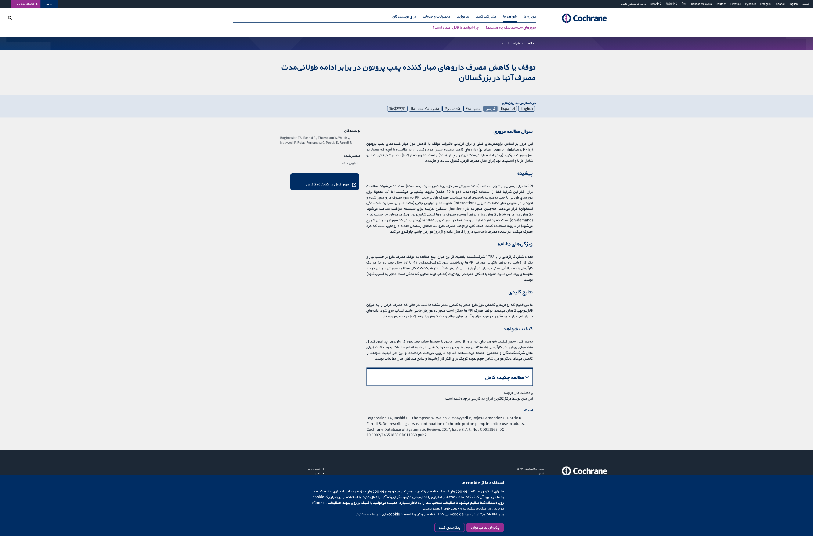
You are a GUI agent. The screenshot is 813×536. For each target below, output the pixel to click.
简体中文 (656, 4)
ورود (49, 4)
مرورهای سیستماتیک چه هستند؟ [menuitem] (511, 27)
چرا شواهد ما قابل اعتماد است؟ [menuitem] (456, 27)
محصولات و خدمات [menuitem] (436, 16)
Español (780, 4)
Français (765, 4)
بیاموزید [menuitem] (463, 16)
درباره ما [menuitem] (530, 16)
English (793, 4)
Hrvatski (735, 4)
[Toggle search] (10, 18)
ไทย (684, 4)
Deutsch (721, 4)
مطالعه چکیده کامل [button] (504, 377)
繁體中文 (672, 4)
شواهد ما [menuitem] (510, 16)
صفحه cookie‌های (396, 514)
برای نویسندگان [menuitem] (404, 16)
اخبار (317, 473)
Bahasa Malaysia (701, 4)
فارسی (805, 4)
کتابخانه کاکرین (26, 4)
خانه (531, 43)
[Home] (578, 18)
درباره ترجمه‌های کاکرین (633, 4)
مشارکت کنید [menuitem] (486, 16)
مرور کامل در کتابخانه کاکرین (327, 184)
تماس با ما (314, 469)
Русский (750, 4)
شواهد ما (514, 43)
